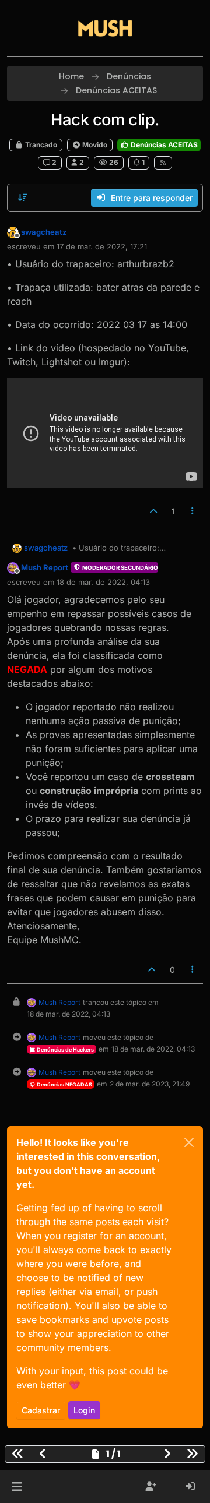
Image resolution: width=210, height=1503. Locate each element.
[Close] (189, 1142)
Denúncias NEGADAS (64, 1084)
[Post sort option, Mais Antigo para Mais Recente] (22, 197)
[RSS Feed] (163, 162)
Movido (93, 144)
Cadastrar (41, 1410)
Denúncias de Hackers (65, 1049)
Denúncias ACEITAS (163, 144)
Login (84, 1410)
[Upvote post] (153, 511)
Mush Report (44, 567)
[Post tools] (193, 511)
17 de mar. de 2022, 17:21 (102, 246)
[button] (17, 1486)
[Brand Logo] (105, 28)
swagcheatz (43, 232)
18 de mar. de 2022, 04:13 (103, 582)
